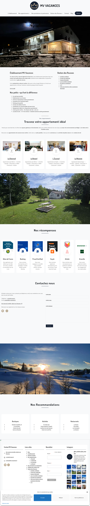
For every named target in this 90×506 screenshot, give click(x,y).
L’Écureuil (33, 459)
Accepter (42, 497)
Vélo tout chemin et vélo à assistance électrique (37, 480)
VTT (61, 85)
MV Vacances (50, 6)
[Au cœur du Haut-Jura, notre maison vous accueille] (79, 472)
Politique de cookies (5, 503)
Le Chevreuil (12, 158)
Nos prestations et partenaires (35, 466)
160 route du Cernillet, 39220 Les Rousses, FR (11, 304)
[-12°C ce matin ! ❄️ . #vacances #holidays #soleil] (79, 477)
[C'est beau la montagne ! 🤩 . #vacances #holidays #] (84, 472)
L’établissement (31, 454)
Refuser (61, 497)
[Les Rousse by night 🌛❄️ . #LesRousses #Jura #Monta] (79, 482)
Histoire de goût (16, 428)
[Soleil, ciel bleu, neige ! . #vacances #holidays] (69, 477)
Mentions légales (32, 455)
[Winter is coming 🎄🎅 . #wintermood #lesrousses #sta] (69, 472)
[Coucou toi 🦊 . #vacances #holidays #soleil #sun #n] (84, 487)
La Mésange (78, 158)
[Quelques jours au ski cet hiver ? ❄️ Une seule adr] (84, 482)
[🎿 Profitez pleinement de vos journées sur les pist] (74, 467)
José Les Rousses (17, 430)
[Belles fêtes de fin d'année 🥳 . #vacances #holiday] (69, 482)
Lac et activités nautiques (66, 82)
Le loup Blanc (17, 426)
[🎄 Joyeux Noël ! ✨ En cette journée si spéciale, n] (84, 467)
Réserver (78, 13)
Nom (48, 471)
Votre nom (48, 294)
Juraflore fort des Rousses (46, 428)
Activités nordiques (64, 77)
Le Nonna (76, 425)
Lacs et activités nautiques (37, 476)
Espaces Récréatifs (64, 80)
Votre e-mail (49, 300)
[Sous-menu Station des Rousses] (62, 13)
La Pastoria (76, 430)
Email (49, 453)
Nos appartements (32, 457)
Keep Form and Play (46, 430)
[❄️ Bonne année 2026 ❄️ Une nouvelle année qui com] (79, 467)
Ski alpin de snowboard (36, 477)
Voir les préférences (79, 497)
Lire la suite (12, 89)
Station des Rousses (32, 469)
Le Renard (34, 158)
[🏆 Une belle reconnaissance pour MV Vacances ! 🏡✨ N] (74, 477)
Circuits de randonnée (65, 78)
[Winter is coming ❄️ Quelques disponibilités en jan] (69, 487)
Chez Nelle (76, 426)
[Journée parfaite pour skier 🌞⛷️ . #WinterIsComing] (74, 482)
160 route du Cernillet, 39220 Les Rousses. (13, 453)
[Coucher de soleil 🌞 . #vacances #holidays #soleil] (79, 487)
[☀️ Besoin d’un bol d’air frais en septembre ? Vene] (74, 472)
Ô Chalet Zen (46, 425)
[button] (87, 492)
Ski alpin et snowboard (65, 83)
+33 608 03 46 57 (11, 299)
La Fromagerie (76, 428)
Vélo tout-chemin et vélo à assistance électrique (69, 88)
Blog (29, 452)
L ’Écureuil (56, 158)
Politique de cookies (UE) (33, 467)
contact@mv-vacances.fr (10, 300)
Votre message (49, 306)
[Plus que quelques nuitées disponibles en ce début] (84, 477)
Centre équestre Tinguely (46, 426)
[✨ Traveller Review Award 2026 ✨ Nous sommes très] (69, 467)
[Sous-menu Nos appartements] (29, 13)
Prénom (49, 463)
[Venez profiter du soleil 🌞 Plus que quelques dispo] (74, 487)
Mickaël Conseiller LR (17, 425)
